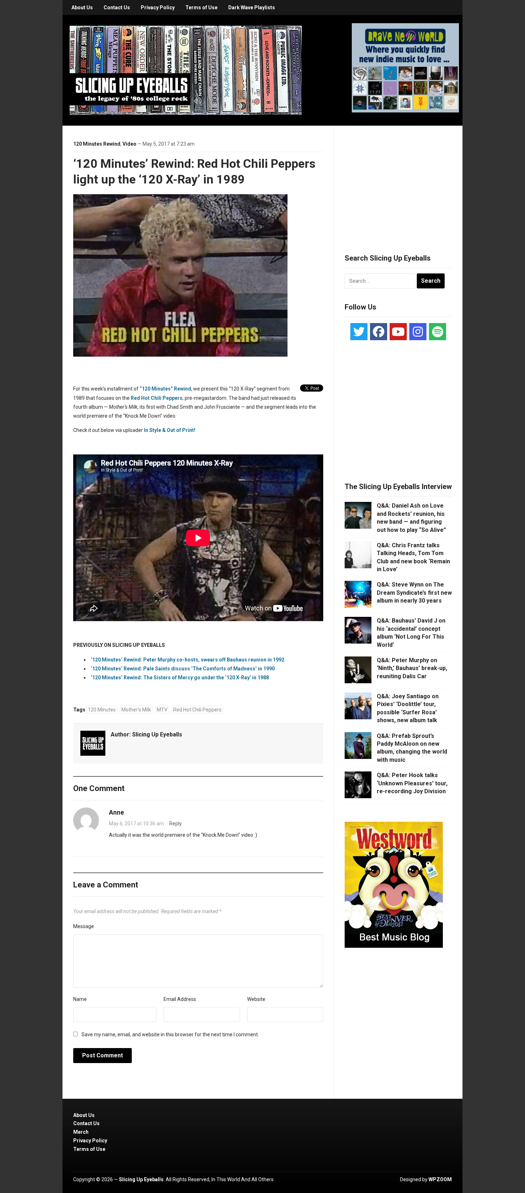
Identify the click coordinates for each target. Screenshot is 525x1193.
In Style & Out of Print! (169, 430)
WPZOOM (440, 1179)
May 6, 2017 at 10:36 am (136, 823)
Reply (175, 823)
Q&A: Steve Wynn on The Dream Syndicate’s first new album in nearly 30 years (414, 592)
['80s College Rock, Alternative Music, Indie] (186, 70)
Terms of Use (201, 7)
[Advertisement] (398, 181)
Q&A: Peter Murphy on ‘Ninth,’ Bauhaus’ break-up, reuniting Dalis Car (412, 668)
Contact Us (117, 7)
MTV (162, 710)
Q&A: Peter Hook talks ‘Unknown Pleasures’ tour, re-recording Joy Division (412, 783)
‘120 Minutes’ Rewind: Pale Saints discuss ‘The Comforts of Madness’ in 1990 (183, 668)
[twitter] (359, 331)
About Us (82, 7)
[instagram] (417, 331)
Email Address (180, 999)
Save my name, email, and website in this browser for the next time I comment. (170, 1034)
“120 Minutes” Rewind (165, 389)
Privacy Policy (158, 7)
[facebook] (378, 331)
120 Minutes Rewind (96, 144)
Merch (81, 1132)
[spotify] (437, 331)
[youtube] (398, 331)
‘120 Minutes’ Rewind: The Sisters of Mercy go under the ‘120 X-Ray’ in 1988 (180, 677)
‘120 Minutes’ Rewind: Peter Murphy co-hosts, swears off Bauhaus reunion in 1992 (187, 660)
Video (129, 144)
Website (256, 999)
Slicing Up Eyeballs (157, 734)
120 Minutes (102, 710)
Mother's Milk (136, 710)
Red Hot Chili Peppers (156, 398)
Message (83, 926)
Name (80, 999)
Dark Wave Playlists (251, 7)
